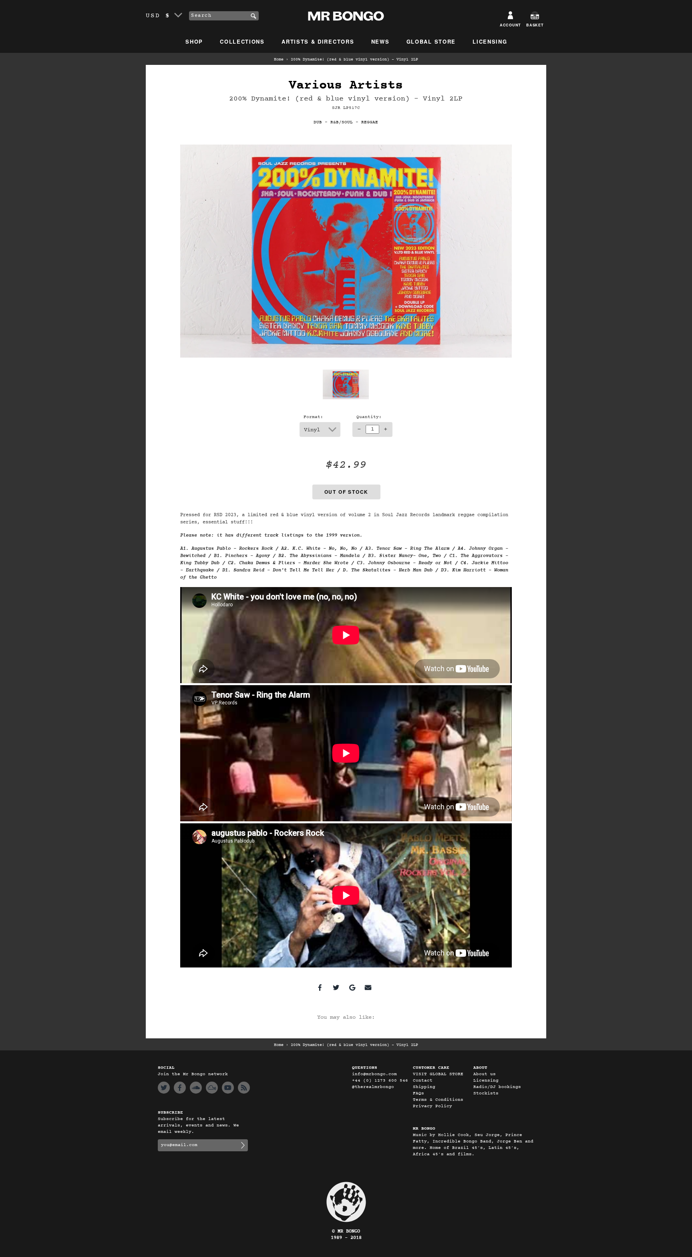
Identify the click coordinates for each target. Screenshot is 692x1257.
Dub (318, 122)
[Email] (368, 987)
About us (484, 1074)
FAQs (418, 1093)
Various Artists (346, 85)
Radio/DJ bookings (497, 1087)
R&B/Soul (341, 122)
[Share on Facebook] (320, 987)
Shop (194, 41)
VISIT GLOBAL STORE (438, 1074)
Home (279, 59)
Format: (313, 417)
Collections (242, 41)
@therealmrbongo (373, 1087)
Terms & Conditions (438, 1100)
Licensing (490, 41)
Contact (422, 1081)
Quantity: (369, 417)
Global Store (431, 41)
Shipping (424, 1087)
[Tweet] (336, 987)
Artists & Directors (318, 41)
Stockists (486, 1093)
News (380, 41)
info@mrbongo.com (374, 1074)
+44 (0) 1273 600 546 (380, 1081)
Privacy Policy (432, 1106)
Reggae (369, 122)
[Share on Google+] (352, 987)
